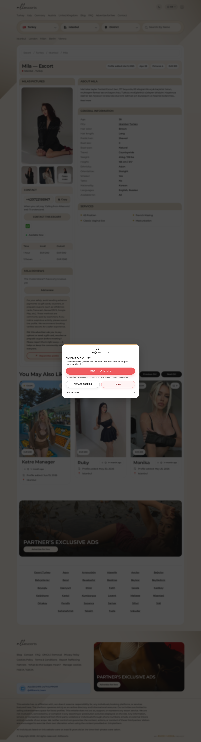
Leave (118, 384)
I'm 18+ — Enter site (100, 371)
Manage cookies (83, 384)
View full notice (72, 393)
